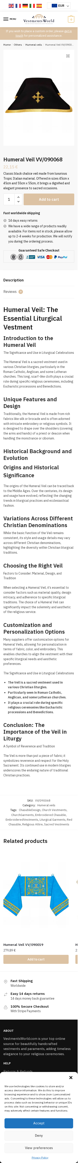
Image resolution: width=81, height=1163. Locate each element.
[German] (25, 6)
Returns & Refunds (18, 1071)
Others (18, 44)
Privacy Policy (40, 1157)
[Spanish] (39, 6)
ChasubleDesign (29, 810)
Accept (39, 1123)
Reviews (12, 291)
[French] (18, 6)
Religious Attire (32, 824)
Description (13, 280)
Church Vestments (54, 810)
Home (7, 44)
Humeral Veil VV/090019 (23, 944)
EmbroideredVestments (22, 820)
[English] (11, 6)
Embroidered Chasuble (50, 815)
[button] (71, 1077)
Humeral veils (33, 44)
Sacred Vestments (56, 824)
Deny (39, 1135)
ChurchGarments (22, 815)
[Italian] (32, 6)
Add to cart (49, 199)
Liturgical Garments (52, 820)
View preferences (39, 1148)
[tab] (38, 280)
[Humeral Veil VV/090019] (36, 895)
